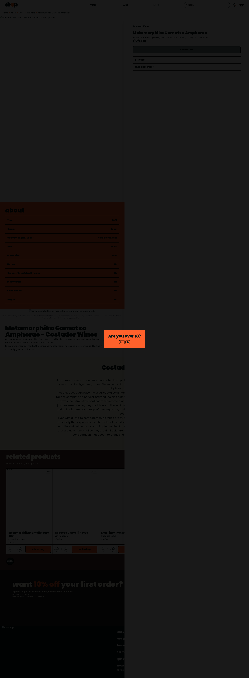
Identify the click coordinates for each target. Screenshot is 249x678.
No (128, 342)
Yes (121, 342)
